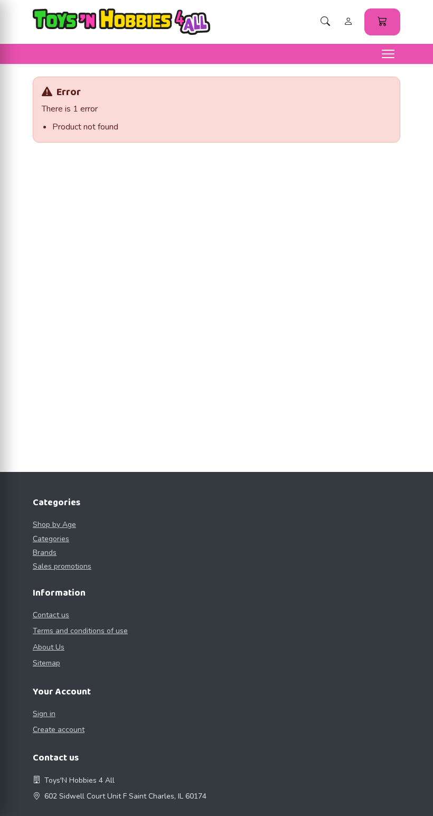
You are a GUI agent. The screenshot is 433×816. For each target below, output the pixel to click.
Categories (51, 539)
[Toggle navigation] (388, 54)
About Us (48, 647)
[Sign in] (348, 22)
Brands (45, 553)
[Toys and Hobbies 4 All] (121, 21)
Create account (58, 730)
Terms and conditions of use (80, 631)
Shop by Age (54, 525)
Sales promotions (62, 566)
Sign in (44, 714)
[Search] (325, 22)
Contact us (51, 615)
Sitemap (46, 663)
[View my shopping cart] (382, 21)
